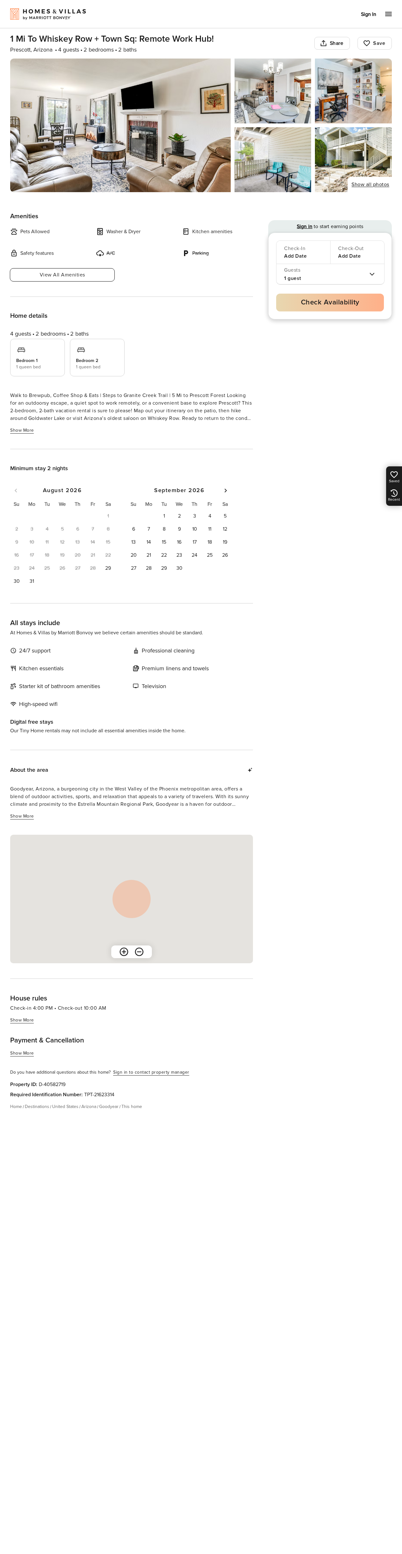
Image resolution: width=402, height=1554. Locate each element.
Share (337, 43)
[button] (108, 568)
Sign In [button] (368, 14)
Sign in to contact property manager (151, 1072)
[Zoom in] (124, 952)
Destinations (37, 1106)
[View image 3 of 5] (353, 91)
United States (65, 1106)
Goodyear (109, 1106)
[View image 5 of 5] (353, 159)
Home (16, 1106)
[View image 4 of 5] (273, 159)
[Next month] (225, 490)
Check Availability (330, 302)
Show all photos (370, 184)
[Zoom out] (139, 952)
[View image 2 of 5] (273, 91)
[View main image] (120, 125)
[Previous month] (16, 490)
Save (379, 43)
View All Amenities (62, 275)
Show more (22, 430)
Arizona (88, 1106)
